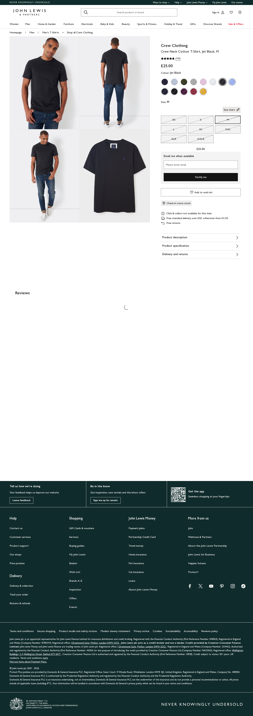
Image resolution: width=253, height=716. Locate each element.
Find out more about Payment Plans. (28, 661)
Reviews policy (209, 631)
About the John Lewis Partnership (207, 545)
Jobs (190, 528)
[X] (200, 587)
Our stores (237, 2)
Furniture (69, 24)
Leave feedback (21, 500)
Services (73, 537)
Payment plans (137, 528)
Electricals (87, 24)
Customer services (20, 537)
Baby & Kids (107, 24)
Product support (19, 545)
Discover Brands (212, 24)
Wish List (74, 572)
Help (177, 2)
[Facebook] (190, 587)
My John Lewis (219, 2)
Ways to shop (160, 2)
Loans (132, 580)
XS (168, 120)
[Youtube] (211, 587)
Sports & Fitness (146, 24)
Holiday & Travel (173, 24)
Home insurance (138, 554)
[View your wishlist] (230, 12)
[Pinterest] (222, 587)
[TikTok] (243, 587)
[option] (164, 82)
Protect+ (193, 572)
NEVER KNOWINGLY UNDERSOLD (30, 2)
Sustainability (173, 631)
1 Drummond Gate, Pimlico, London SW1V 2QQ (95, 642)
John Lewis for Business (201, 554)
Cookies (157, 631)
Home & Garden (47, 24)
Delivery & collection (21, 585)
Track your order (19, 594)
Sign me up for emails (105, 500)
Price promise (17, 563)
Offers (73, 598)
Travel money (136, 545)
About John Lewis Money (143, 589)
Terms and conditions (22, 631)
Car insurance (136, 572)
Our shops (16, 554)
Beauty (126, 24)
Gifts (193, 24)
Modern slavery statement (115, 631)
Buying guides (76, 545)
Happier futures (197, 563)
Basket (73, 563)
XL (195, 130)
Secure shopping (46, 631)
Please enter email (176, 164)
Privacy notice (141, 631)
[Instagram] (233, 587)
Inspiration (75, 589)
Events (73, 607)
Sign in (215, 12)
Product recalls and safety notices (78, 631)
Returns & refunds (20, 603)
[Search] (86, 12)
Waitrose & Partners (200, 537)
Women (14, 24)
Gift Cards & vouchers (81, 528)
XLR (168, 139)
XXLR (196, 139)
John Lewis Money (196, 2)
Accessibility (191, 631)
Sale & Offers (235, 24)
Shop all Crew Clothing (80, 32)
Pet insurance (136, 563)
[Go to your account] (222, 12)
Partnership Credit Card (142, 537)
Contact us (16, 528)
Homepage (16, 32)
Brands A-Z (75, 580)
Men (27, 24)
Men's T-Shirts (50, 32)
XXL (222, 130)
